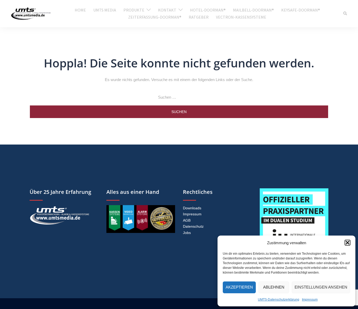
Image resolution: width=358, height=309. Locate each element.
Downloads (192, 208)
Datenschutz (193, 226)
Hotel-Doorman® (208, 10)
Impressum (310, 299)
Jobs (187, 233)
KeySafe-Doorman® (300, 10)
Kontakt (167, 10)
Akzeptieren (239, 287)
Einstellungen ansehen (321, 287)
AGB (187, 220)
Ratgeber (199, 17)
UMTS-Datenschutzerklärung (278, 299)
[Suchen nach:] (179, 97)
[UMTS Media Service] (30, 13)
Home (80, 10)
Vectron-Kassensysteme (241, 17)
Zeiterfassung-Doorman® (154, 17)
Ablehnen (273, 287)
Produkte (133, 10)
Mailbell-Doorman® (253, 10)
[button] (347, 242)
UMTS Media (104, 10)
